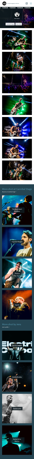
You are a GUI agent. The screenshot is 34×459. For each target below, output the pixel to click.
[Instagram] (27, 3)
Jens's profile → (5, 327)
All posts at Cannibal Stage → (9, 191)
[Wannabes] (4, 3)
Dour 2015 (18, 24)
